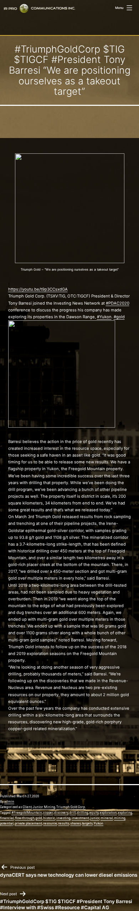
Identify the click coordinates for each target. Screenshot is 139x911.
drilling (82, 812)
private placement (28, 823)
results (63, 823)
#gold (119, 316)
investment (80, 818)
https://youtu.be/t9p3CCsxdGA (38, 289)
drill (73, 812)
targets (87, 823)
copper (48, 812)
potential (7, 823)
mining (119, 818)
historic (49, 818)
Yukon (98, 823)
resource (50, 823)
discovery (61, 812)
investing (63, 818)
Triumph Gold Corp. (71, 807)
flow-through (25, 818)
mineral (107, 818)
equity (94, 812)
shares (75, 823)
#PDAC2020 (117, 303)
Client (27, 807)
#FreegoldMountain (26, 812)
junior (94, 818)
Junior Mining (44, 807)
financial (7, 818)
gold (39, 818)
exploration (108, 812)
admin (9, 801)
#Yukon (104, 316)
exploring (125, 812)
